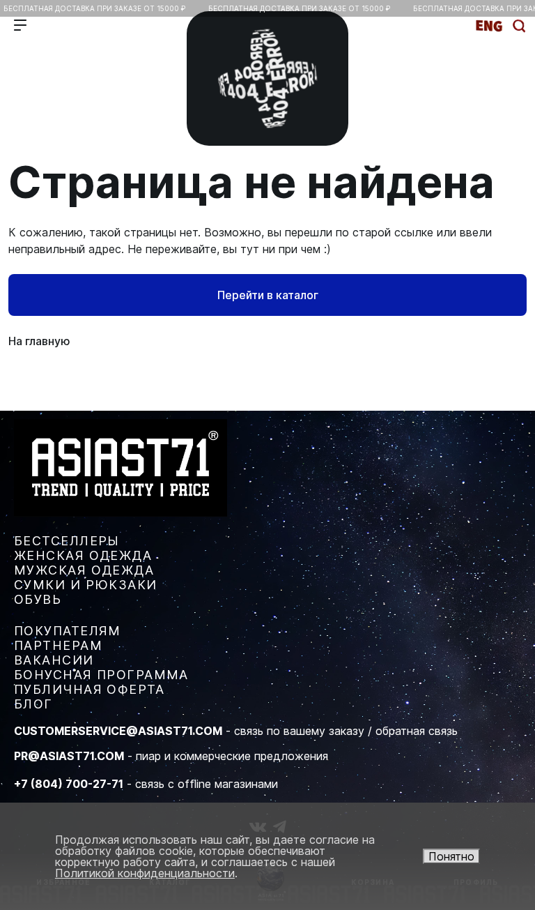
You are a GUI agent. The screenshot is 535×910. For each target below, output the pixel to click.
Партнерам (58, 645)
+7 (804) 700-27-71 (68, 784)
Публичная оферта (89, 689)
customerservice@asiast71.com (118, 731)
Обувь (37, 599)
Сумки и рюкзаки (85, 585)
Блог (33, 704)
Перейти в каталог (267, 295)
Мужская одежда (84, 570)
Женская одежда (83, 555)
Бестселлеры (67, 541)
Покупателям (67, 631)
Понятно (451, 856)
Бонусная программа (101, 675)
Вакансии (54, 660)
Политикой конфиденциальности (145, 873)
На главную (39, 341)
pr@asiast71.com (69, 756)
